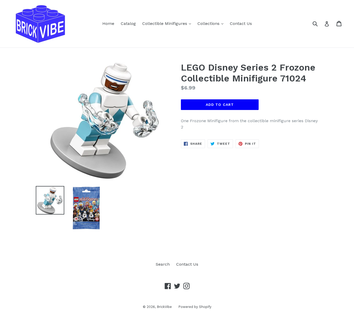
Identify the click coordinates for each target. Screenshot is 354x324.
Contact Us (241, 23)
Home (108, 23)
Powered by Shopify (194, 307)
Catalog (128, 23)
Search (163, 264)
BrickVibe (164, 307)
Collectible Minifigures (168, 23)
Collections (211, 23)
